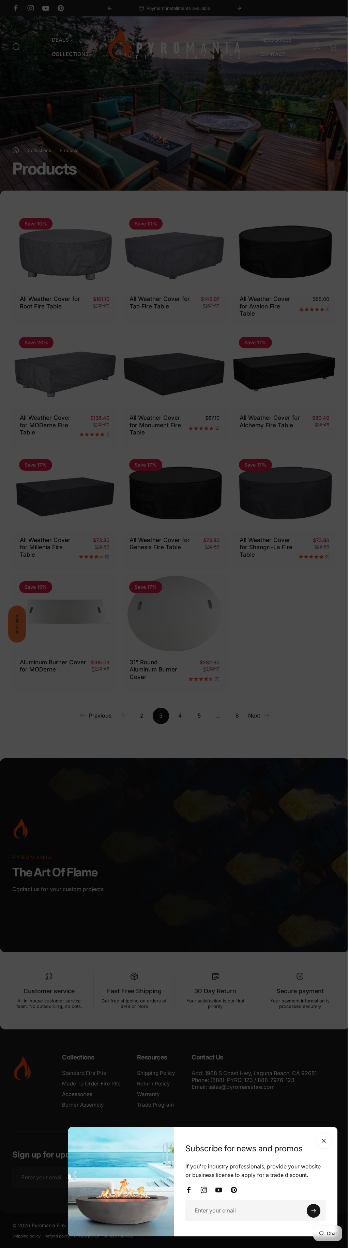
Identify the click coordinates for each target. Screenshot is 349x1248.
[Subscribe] (308, 1211)
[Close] (318, 1141)
